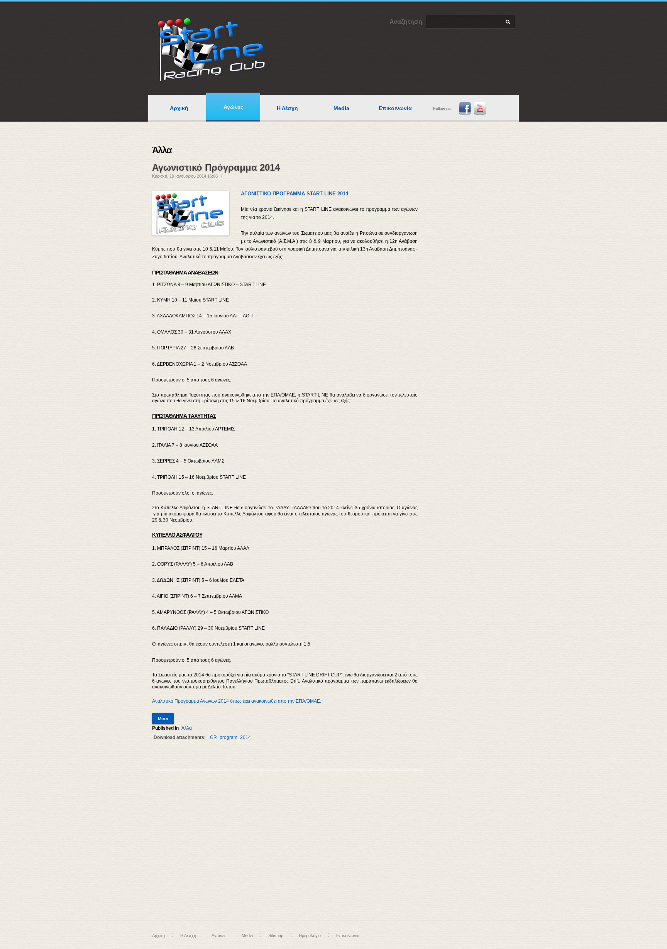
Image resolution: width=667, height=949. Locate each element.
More (163, 718)
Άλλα (186, 728)
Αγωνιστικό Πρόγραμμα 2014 (216, 167)
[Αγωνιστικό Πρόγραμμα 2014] (190, 213)
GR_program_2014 (230, 737)
